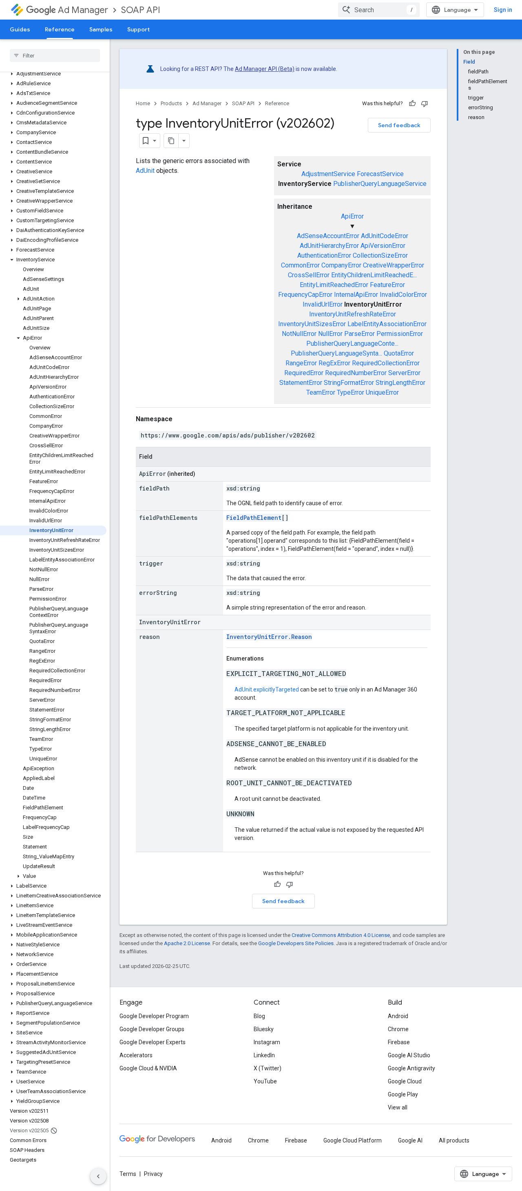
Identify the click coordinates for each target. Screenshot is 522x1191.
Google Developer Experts (152, 1042)
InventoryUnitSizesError (312, 324)
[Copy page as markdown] (171, 141)
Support (138, 29)
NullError (330, 334)
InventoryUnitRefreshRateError (352, 314)
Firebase (399, 1042)
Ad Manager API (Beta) (264, 69)
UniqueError (382, 392)
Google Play (403, 1094)
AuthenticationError (324, 255)
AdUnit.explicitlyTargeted (266, 689)
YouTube (265, 1081)
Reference (60, 29)
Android (398, 1016)
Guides (20, 29)
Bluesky (264, 1029)
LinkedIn (264, 1055)
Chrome (398, 1029)
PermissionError (399, 334)
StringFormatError (349, 383)
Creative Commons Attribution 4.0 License (341, 935)
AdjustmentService (328, 174)
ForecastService (380, 174)
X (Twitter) (267, 1068)
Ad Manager (83, 9)
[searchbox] (55, 55)
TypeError (350, 392)
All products (454, 1140)
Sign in (503, 10)
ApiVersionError (383, 246)
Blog (259, 1016)
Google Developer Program (154, 1016)
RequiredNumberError (356, 373)
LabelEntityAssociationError (387, 324)
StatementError (300, 383)
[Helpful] (412, 103)
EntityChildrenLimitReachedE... (374, 275)
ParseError (359, 334)
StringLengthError (400, 383)
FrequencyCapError (305, 294)
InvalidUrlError (323, 304)
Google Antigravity (411, 1068)
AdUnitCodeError (384, 236)
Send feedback (399, 125)
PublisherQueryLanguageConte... (352, 343)
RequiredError (303, 373)
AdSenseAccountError (328, 236)
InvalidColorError (403, 294)
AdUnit (145, 171)
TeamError (320, 392)
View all (397, 1107)
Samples (101, 29)
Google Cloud (405, 1081)
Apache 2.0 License (187, 943)
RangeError (301, 363)
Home (143, 103)
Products (171, 103)
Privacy (153, 1174)
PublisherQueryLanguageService (380, 184)
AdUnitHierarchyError (329, 246)
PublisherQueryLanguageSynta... (336, 353)
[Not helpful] (424, 103)
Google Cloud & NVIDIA (148, 1068)
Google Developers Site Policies (296, 943)
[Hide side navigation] (98, 1176)
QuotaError (399, 353)
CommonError (300, 265)
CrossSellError (309, 275)
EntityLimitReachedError (334, 285)
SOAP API (140, 9)
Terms (127, 1174)
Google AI (410, 1140)
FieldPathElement (253, 517)
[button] (53, 74)
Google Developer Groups (151, 1029)
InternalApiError (356, 294)
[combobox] (379, 9)
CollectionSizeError (380, 255)
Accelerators (136, 1055)
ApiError (352, 216)
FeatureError (387, 285)
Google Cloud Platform (352, 1140)
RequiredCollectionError (386, 363)
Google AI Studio (409, 1055)
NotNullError (299, 334)
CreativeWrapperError (393, 265)
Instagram (267, 1042)
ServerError (404, 373)
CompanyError (341, 265)
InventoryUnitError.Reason (269, 637)
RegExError (334, 363)
